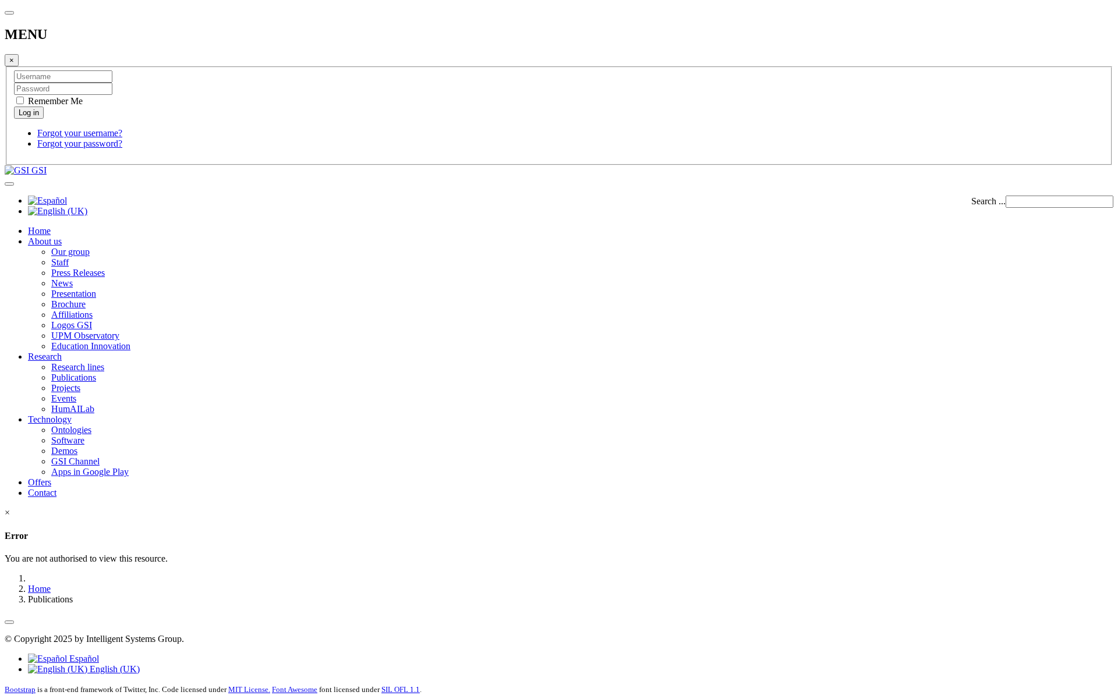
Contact (42, 493)
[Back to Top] (9, 622)
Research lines (77, 367)
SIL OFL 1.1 (400, 689)
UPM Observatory (85, 335)
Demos (64, 451)
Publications (73, 377)
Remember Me (54, 101)
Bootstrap (20, 689)
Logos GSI (71, 325)
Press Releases (78, 273)
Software (67, 440)
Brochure (68, 304)
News (62, 283)
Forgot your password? (79, 143)
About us (45, 241)
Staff (60, 262)
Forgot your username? (79, 133)
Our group (70, 252)
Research (45, 356)
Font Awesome (294, 689)
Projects (65, 388)
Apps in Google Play (90, 472)
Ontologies (71, 430)
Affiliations (72, 315)
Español (83, 658)
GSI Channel (75, 461)
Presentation (73, 294)
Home (39, 231)
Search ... (988, 201)
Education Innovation (90, 346)
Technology (50, 419)
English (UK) (113, 669)
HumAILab (72, 409)
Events (63, 398)
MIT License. (249, 689)
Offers (39, 482)
